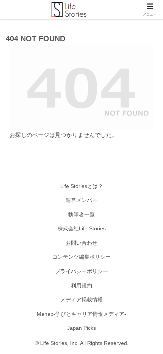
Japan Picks (81, 328)
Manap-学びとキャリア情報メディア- (81, 314)
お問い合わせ (81, 243)
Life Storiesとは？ (81, 186)
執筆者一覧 (81, 214)
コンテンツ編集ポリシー (81, 257)
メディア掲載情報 (81, 300)
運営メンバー (81, 200)
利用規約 (81, 286)
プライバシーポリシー (81, 271)
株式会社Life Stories (82, 228)
